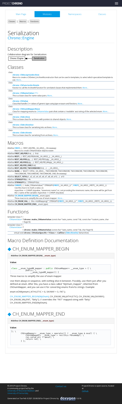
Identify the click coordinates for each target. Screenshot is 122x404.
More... (19, 80)
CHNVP (18, 185)
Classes (12, 21)
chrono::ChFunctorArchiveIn (25, 85)
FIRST (17, 148)
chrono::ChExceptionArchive (25, 75)
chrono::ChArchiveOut (22, 125)
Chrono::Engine (21, 37)
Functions (34, 21)
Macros (23, 21)
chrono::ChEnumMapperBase (26, 109)
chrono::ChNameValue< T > (25, 93)
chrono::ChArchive (21, 117)
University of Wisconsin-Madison (21, 390)
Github (85, 391)
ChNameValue (43, 111)
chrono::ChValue (20, 101)
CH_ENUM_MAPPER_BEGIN (26, 195)
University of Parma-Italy (17, 393)
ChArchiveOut (72, 233)
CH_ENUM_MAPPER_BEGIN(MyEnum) (29, 296)
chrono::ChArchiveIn (22, 132)
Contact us (60, 386)
